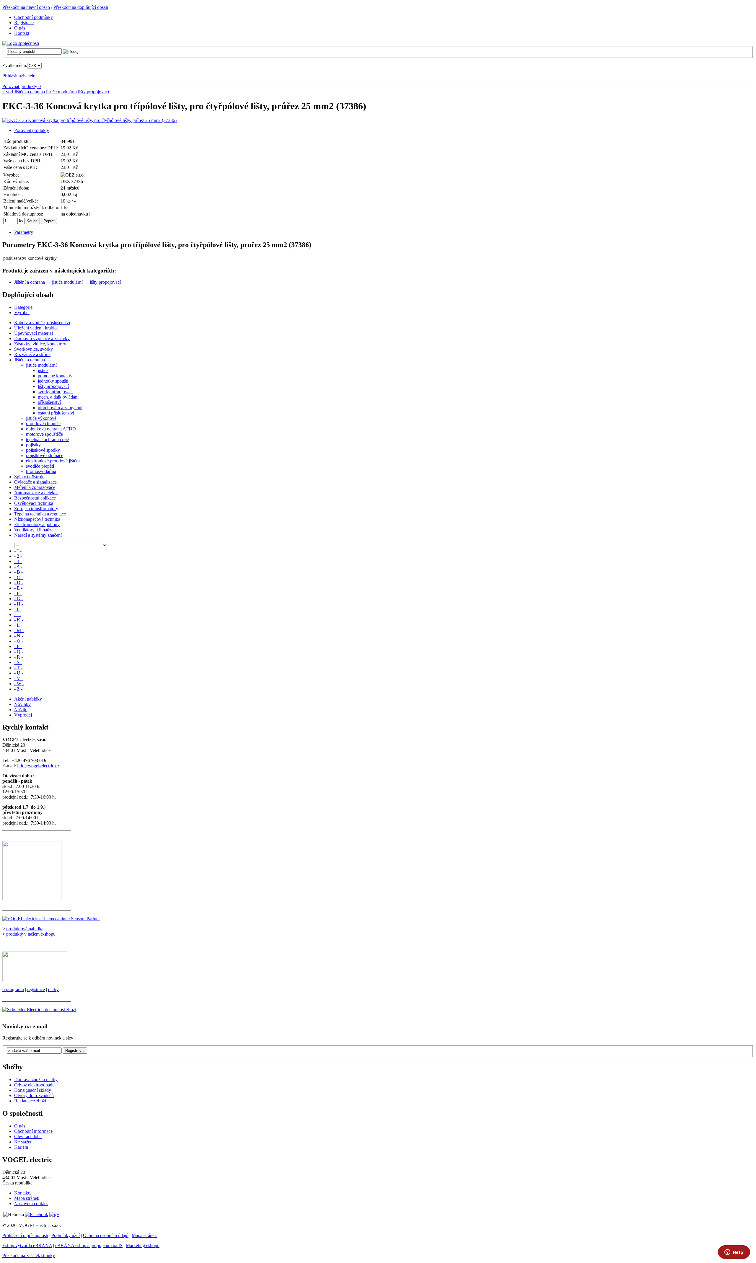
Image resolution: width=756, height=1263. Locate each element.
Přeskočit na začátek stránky (28, 1255)
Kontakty (23, 1192)
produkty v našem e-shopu (31, 933)
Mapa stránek (26, 1198)
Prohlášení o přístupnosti (25, 1235)
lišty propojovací (93, 91)
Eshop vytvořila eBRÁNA (27, 1245)
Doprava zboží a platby (36, 1079)
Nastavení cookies (31, 1203)
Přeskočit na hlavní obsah (26, 7)
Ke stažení (24, 1141)
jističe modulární (61, 91)
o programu (13, 989)
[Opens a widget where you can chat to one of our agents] (734, 1252)
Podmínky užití (65, 1235)
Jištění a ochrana (29, 91)
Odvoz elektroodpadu (34, 1084)
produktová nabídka (24, 928)
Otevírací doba (28, 1136)
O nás (19, 1125)
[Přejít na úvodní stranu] (20, 43)
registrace (36, 989)
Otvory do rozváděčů (34, 1095)
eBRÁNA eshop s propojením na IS (89, 1245)
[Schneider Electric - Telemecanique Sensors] (51, 918)
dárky (53, 989)
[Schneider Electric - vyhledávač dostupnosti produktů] (39, 1009)
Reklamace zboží (30, 1100)
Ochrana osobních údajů (105, 1235)
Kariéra (21, 1147)
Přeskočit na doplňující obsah (80, 7)
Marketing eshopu (142, 1245)
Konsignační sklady (32, 1090)
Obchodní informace (33, 1131)
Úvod (7, 91)
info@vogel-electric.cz (38, 765)
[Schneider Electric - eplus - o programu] (34, 979)
